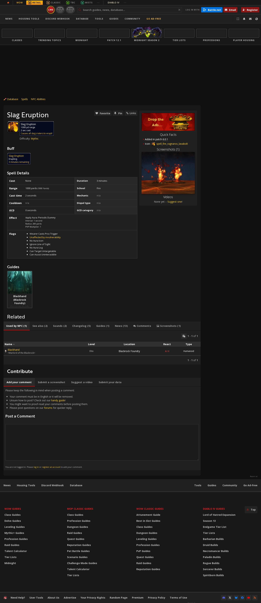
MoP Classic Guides (80, 508)
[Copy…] (184, 336)
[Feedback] (250, 19)
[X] (230, 597)
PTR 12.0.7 (70, 9)
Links (133, 113)
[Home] (24, 9)
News (8, 18)
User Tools (36, 597)
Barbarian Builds (213, 539)
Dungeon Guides (77, 527)
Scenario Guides (77, 557)
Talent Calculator (15, 551)
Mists (89, 2)
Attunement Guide (148, 514)
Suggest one (174, 201)
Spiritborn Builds (213, 575)
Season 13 (209, 520)
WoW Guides (12, 508)
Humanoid (188, 351)
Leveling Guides (14, 527)
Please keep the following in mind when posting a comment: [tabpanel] (46, 428)
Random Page (118, 597)
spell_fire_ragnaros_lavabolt (172, 143)
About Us (53, 597)
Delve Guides (12, 520)
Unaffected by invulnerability (45, 237)
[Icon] (13, 126)
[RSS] (254, 597)
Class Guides (12, 514)
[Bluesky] (236, 597)
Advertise (70, 597)
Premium (137, 597)
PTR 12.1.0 (60, 9)
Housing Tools (26, 485)
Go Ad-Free (153, 18)
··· (98, 2)
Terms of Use (178, 597)
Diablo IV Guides (214, 508)
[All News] (8, 3)
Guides (113, 18)
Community (132, 18)
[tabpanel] (102, 348)
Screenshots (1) (168, 149)
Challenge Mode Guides (82, 563)
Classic (56, 2)
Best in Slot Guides (148, 520)
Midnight (10, 563)
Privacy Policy (156, 597)
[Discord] (223, 597)
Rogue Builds (211, 563)
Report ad (253, 476)
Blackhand (14, 349)
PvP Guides (143, 551)
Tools (197, 485)
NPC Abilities (38, 99)
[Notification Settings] (244, 19)
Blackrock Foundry (129, 351)
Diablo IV (117, 2)
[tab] (17, 325)
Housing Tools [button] (29, 18)
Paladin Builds (212, 557)
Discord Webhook (57, 18)
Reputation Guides (79, 545)
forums (48, 407)
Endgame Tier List (214, 527)
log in (36, 467)
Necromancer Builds (216, 551)
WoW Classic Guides (150, 508)
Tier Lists (10, 557)
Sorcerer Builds (212, 569)
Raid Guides (11, 545)
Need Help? (18, 597)
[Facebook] (242, 597)
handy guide (58, 400)
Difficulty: (25, 138)
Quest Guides (75, 539)
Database (82, 18)
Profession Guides (16, 539)
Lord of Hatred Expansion (219, 514)
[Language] (256, 19)
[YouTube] (248, 597)
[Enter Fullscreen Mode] (238, 19)
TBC (72, 2)
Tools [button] (99, 18)
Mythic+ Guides (14, 533)
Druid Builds (210, 545)
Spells (24, 99)
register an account (51, 467)
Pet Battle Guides (78, 551)
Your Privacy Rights (93, 597)
